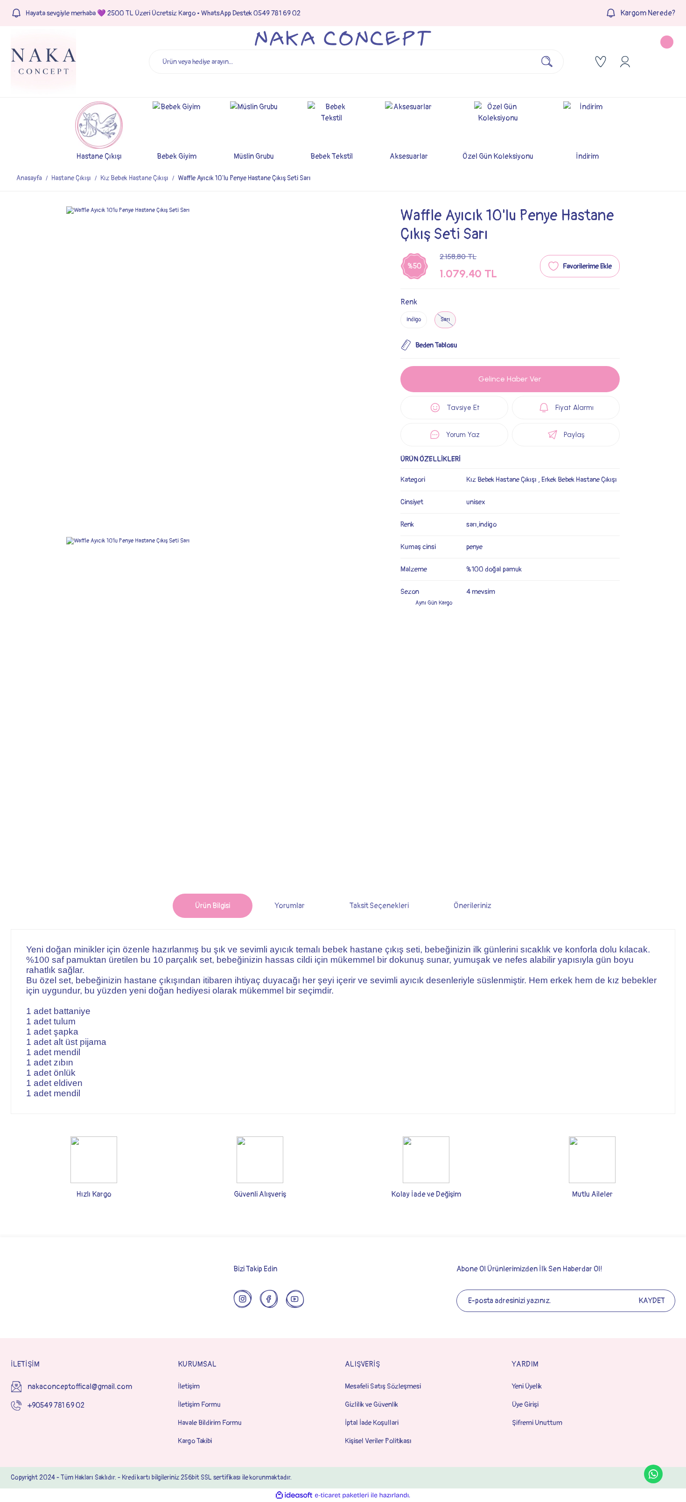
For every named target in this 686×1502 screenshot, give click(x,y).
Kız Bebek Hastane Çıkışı (501, 479)
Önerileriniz (472, 905)
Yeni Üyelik (527, 1386)
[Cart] (659, 62)
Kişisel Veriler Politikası (378, 1441)
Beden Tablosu (436, 345)
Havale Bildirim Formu (210, 1422)
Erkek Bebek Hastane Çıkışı (579, 479)
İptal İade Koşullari (372, 1422)
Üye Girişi (525, 1404)
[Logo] (43, 61)
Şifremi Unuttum (537, 1422)
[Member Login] (624, 62)
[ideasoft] (294, 1495)
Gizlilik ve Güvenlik (371, 1404)
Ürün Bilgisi (212, 905)
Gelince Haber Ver (509, 378)
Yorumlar (290, 905)
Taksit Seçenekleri (379, 905)
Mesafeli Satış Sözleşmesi (383, 1386)
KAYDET (651, 1300)
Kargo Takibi (195, 1441)
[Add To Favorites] (580, 266)
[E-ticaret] (342, 1495)
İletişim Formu (199, 1404)
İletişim (189, 1386)
